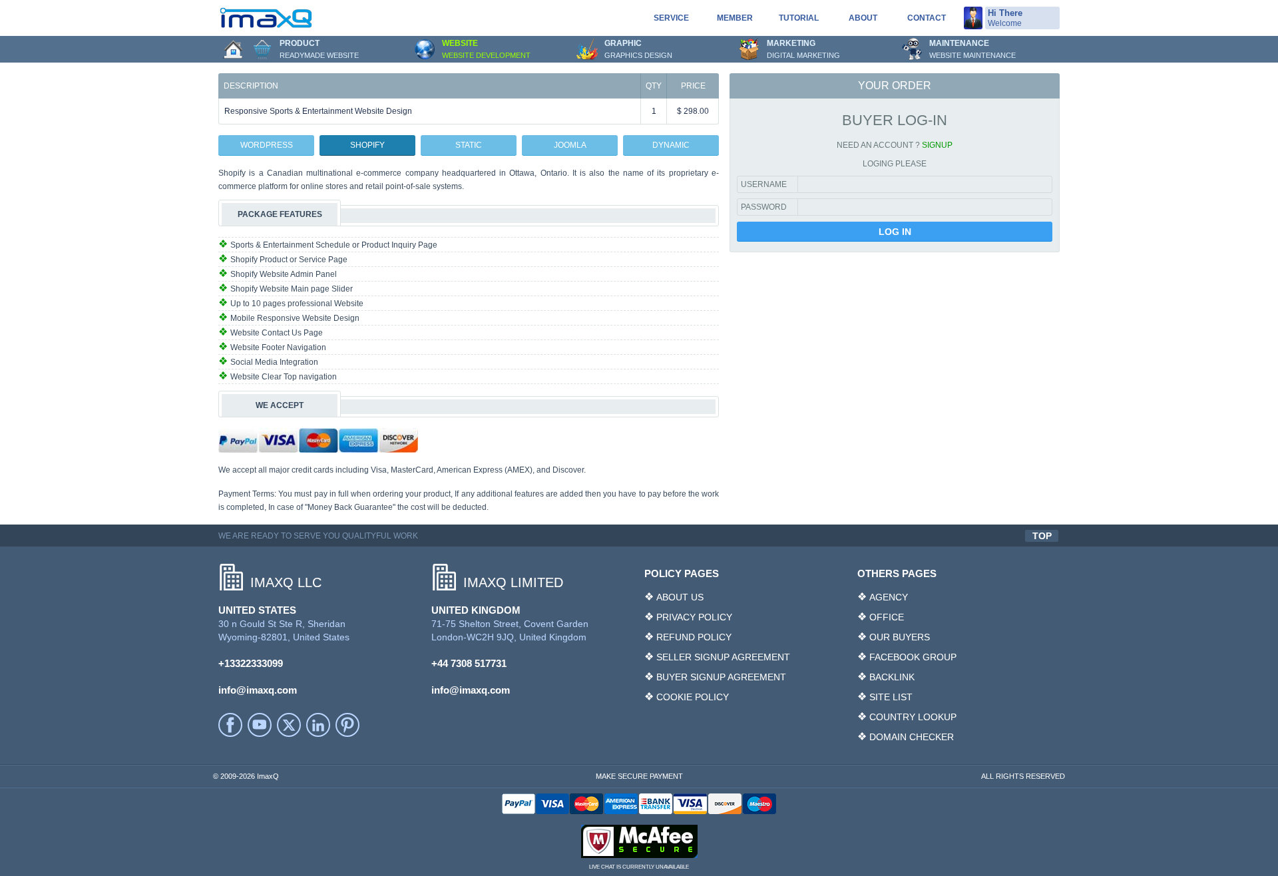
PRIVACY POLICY (694, 617)
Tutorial (799, 18)
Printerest (347, 725)
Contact (926, 18)
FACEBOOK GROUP (913, 657)
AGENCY (888, 597)
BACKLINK (892, 677)
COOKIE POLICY (692, 697)
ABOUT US (680, 597)
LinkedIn (318, 725)
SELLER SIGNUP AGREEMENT (723, 657)
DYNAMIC (671, 145)
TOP (1042, 536)
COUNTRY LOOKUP (913, 717)
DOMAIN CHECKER (911, 737)
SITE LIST (891, 697)
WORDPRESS (266, 145)
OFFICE (886, 617)
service (671, 18)
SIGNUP (937, 145)
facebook (230, 725)
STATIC (468, 145)
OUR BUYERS (899, 637)
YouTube (259, 725)
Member (735, 18)
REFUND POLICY (694, 637)
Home (233, 49)
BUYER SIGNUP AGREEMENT (721, 677)
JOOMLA (570, 145)
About (863, 18)
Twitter (289, 725)
